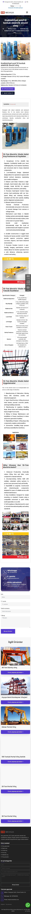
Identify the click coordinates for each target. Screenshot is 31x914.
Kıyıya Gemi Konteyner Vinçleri (14, 697)
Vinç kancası (9, 904)
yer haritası (27, 911)
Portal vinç (4, 850)
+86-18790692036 (12, 572)
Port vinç (4, 852)
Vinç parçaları (5, 856)
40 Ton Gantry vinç (9, 667)
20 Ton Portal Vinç (9, 786)
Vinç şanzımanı (5, 846)
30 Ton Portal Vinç (9, 816)
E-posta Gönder (9, 89)
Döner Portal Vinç (9, 727)
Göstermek (12, 104)
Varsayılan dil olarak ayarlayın (15, 7)
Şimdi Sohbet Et (8, 93)
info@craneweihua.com (13, 578)
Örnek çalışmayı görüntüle (15, 672)
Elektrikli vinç (24, 29)
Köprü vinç (4, 848)
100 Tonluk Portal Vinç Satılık (13, 757)
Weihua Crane (12, 29)
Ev (3, 29)
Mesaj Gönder (8, 631)
